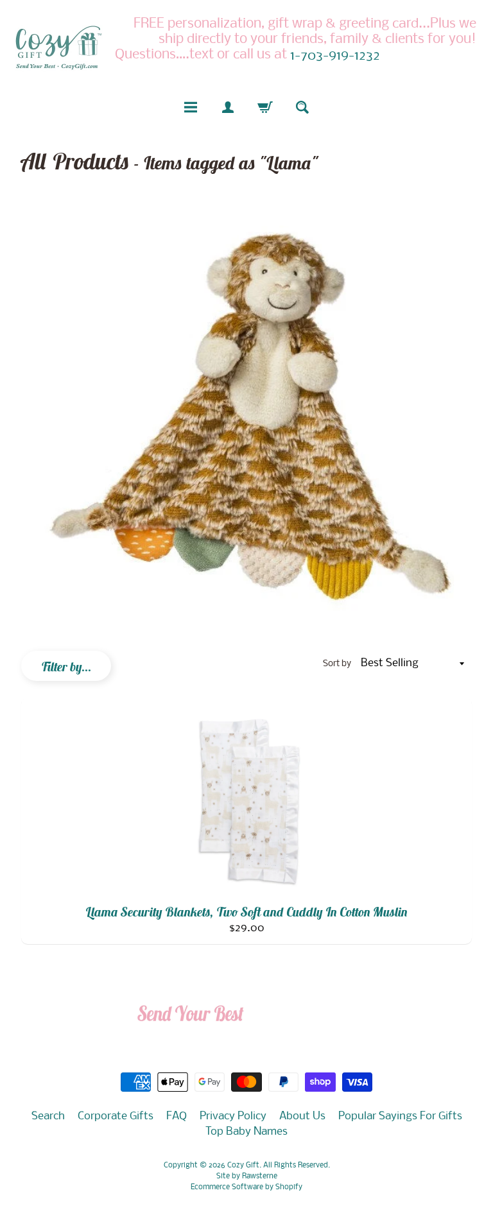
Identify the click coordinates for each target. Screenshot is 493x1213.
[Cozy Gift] (58, 47)
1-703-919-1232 (335, 56)
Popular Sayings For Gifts (400, 1116)
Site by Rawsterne (246, 1176)
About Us (302, 1116)
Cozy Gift (243, 1165)
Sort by (337, 664)
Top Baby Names (246, 1132)
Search (48, 1116)
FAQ (176, 1116)
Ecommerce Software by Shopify (246, 1187)
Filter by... (66, 666)
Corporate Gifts (115, 1116)
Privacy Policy (233, 1116)
